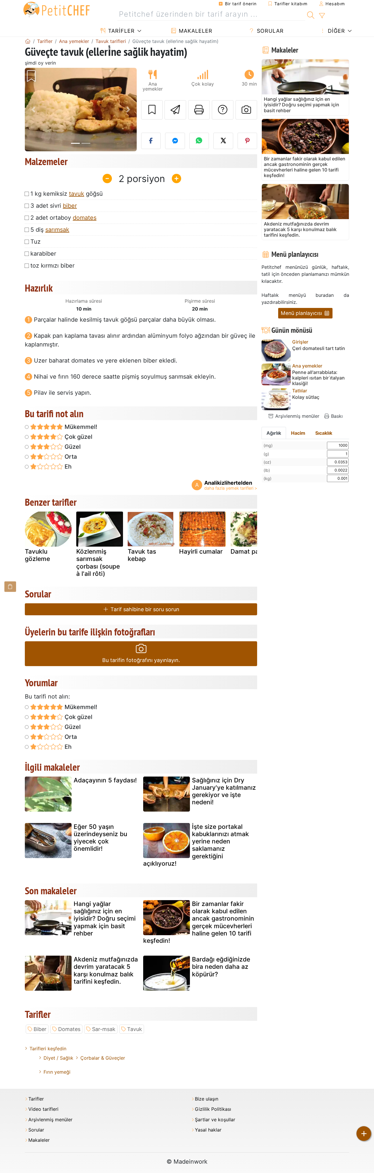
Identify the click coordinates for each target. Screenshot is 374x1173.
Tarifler (120, 31)
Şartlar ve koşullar (215, 1119)
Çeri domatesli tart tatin (318, 348)
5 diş (49, 229)
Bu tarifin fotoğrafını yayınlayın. (141, 660)
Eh (67, 466)
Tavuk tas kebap (142, 555)
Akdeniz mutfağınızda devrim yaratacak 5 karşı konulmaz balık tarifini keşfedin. (106, 970)
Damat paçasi (251, 551)
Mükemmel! (80, 426)
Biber (40, 1029)
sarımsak (57, 229)
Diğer (335, 31)
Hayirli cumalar (201, 551)
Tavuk (134, 1029)
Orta (70, 456)
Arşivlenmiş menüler (296, 416)
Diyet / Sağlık (58, 1058)
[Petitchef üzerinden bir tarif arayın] (311, 14)
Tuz (35, 241)
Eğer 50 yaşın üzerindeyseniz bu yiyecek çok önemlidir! (100, 838)
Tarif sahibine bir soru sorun (144, 609)
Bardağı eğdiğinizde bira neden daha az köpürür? (221, 967)
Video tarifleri (43, 1109)
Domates (69, 1029)
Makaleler (194, 31)
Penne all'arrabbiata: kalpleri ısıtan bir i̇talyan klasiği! (318, 378)
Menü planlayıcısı (302, 313)
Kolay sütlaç (305, 397)
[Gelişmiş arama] (321, 16)
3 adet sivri (53, 205)
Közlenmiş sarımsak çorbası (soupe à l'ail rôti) (98, 562)
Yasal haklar (208, 1130)
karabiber (43, 253)
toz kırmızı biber (52, 265)
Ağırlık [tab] (273, 433)
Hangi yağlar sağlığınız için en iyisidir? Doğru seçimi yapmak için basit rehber (105, 918)
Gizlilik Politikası (213, 1109)
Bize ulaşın (206, 1099)
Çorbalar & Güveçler (102, 1058)
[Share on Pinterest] (247, 141)
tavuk (76, 193)
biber (70, 205)
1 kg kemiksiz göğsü (66, 193)
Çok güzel (77, 436)
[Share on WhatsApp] (199, 141)
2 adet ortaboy (63, 217)
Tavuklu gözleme (37, 555)
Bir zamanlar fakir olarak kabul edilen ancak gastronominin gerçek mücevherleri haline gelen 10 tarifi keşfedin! (198, 922)
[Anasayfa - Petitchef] (28, 41)
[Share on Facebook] (151, 141)
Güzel (72, 446)
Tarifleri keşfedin (48, 1048)
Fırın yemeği (57, 1072)
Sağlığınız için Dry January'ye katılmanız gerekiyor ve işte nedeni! (224, 791)
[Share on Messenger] (175, 141)
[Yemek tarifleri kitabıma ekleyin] (152, 109)
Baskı (336, 416)
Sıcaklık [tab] (323, 433)
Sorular (269, 31)
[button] (33, 110)
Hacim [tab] (298, 433)
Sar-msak (103, 1029)
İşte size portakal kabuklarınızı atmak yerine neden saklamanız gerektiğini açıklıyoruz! (196, 845)
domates (84, 217)
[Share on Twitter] (223, 141)
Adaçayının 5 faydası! (105, 780)
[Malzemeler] (10, 586)
